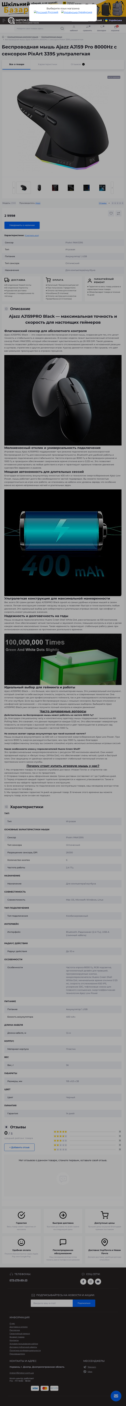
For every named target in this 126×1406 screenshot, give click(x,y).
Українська (85, 12)
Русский (52, 12)
